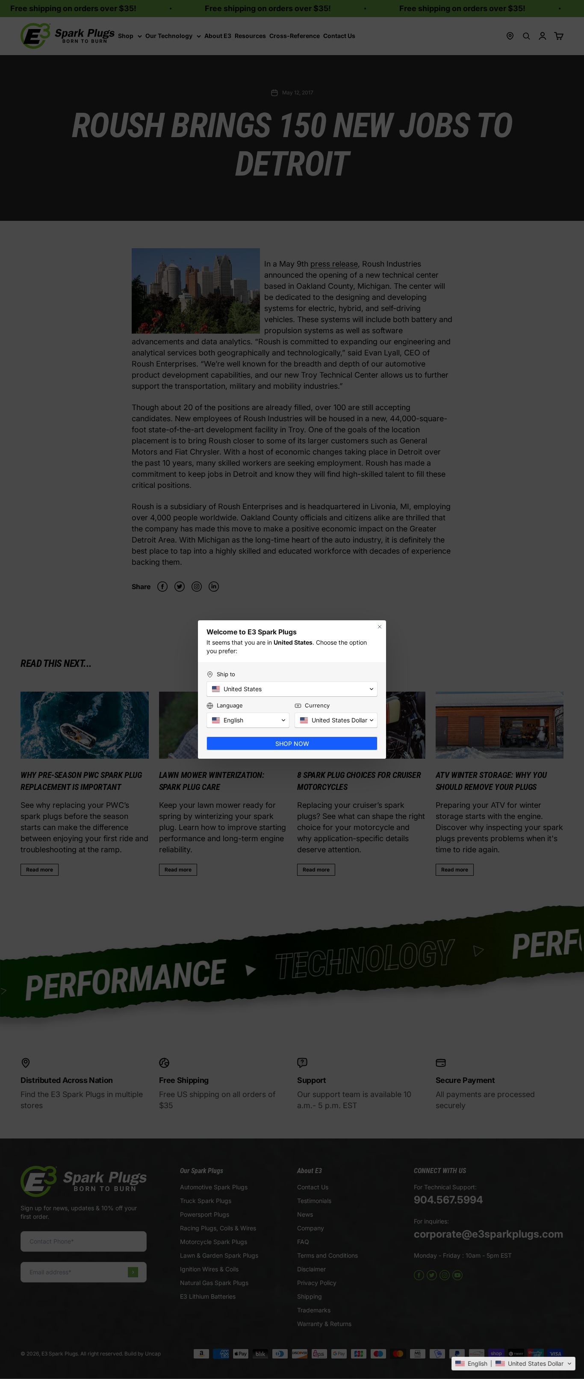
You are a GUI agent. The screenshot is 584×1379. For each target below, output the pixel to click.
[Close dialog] (379, 626)
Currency (317, 705)
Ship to (226, 674)
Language (230, 705)
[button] (513, 1363)
